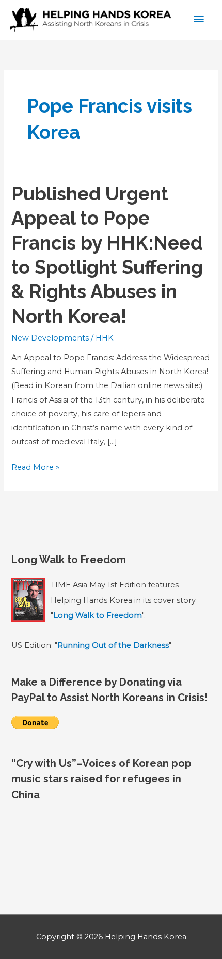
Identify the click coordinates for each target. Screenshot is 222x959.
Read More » (35, 468)
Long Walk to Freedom (97, 615)
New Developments (50, 338)
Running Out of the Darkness (113, 645)
